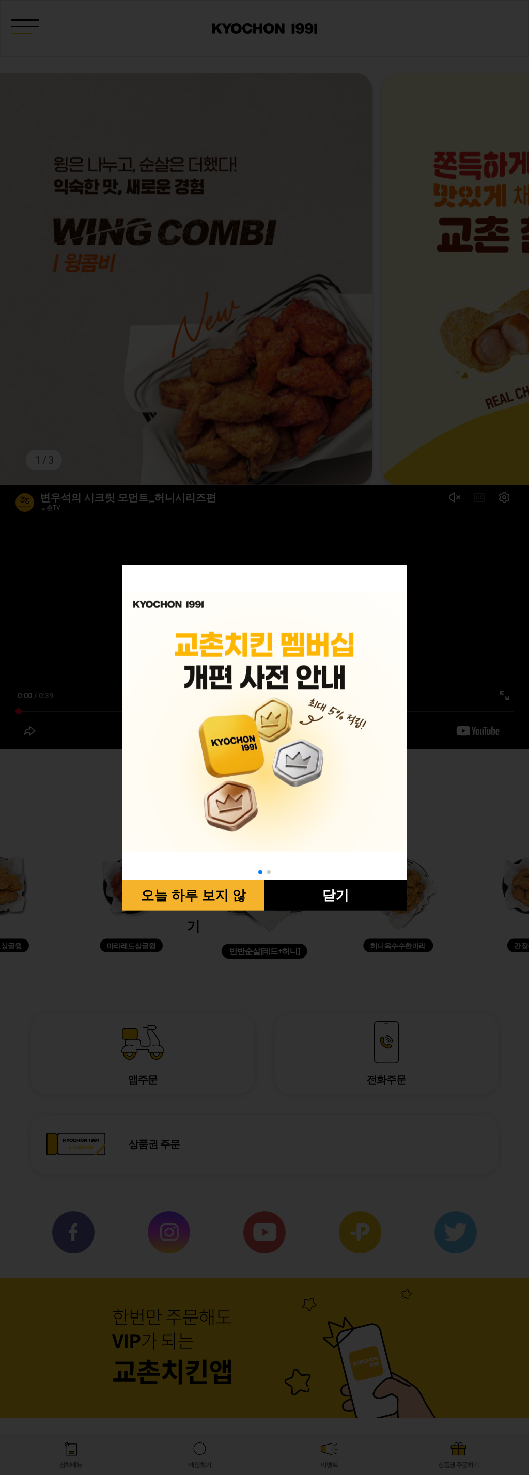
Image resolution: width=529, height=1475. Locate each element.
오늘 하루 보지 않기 (193, 898)
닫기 (335, 894)
